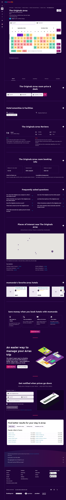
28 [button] (15, 47)
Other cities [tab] (11, 426)
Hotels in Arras (42, 7)
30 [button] (21, 47)
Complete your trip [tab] (39, 426)
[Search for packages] (2, 14)
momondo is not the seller (14, 457)
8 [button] (18, 38)
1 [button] (18, 35)
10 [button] (24, 38)
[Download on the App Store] (53, 476)
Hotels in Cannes (11, 434)
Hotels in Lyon (11, 436)
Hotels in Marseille (39, 436)
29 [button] (18, 47)
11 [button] (27, 38)
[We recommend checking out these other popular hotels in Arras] (63, 283)
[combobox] (21, 393)
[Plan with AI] (2, 17)
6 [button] (12, 38)
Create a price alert (54, 322)
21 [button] (15, 44)
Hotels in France (25, 7)
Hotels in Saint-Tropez (12, 438)
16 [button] (21, 41)
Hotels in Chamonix (12, 440)
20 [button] (12, 44)
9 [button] (21, 38)
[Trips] (2, 20)
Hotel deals (11, 7)
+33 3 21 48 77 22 (13, 16)
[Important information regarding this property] (63, 160)
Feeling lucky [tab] (29, 426)
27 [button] (12, 47)
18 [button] (27, 41)
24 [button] (24, 44)
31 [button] (53, 47)
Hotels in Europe (18, 7)
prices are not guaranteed (34, 453)
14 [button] (15, 41)
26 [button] (30, 44)
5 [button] (38, 38)
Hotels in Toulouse (39, 440)
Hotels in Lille (38, 442)
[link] (35, 331)
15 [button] (18, 41)
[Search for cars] (2, 11)
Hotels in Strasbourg (40, 434)
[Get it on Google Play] (53, 473)
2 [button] (21, 35)
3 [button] (24, 35)
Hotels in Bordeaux (12, 442)
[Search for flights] (2, 6)
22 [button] (18, 44)
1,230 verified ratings (20, 18)
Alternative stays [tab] (20, 426)
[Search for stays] (2, 8)
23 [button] (21, 44)
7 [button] (15, 38)
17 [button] (24, 41)
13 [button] (12, 41)
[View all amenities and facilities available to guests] (63, 108)
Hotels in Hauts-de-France (34, 7)
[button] (2, 2)
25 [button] (27, 44)
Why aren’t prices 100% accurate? (16, 462)
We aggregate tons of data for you (16, 459)
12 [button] (30, 38)
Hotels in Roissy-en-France (41, 438)
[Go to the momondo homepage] (9, 2)
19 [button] (30, 41)
